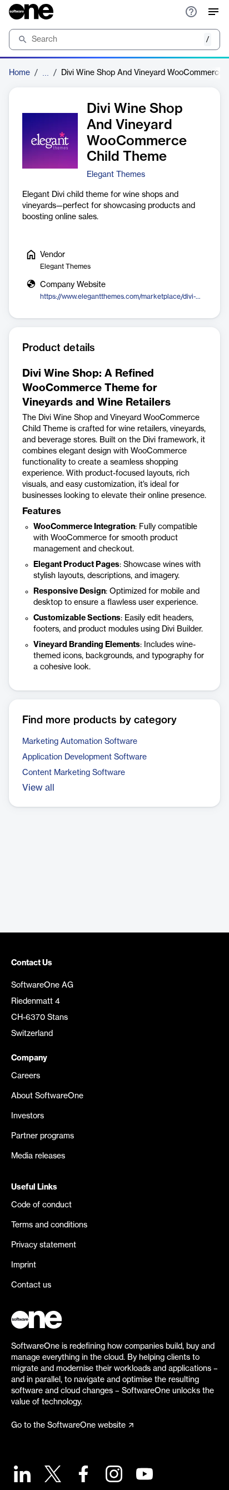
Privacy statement (43, 1245)
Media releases (38, 1156)
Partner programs (42, 1136)
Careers (25, 1076)
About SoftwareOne (47, 1096)
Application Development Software (84, 757)
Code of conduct (41, 1205)
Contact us (31, 1285)
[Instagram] (112, 1475)
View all (38, 787)
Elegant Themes (116, 175)
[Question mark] (191, 12)
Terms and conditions (49, 1225)
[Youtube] (143, 1475)
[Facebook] (82, 1475)
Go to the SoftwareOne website (68, 1425)
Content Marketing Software (73, 773)
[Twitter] (51, 1475)
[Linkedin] (21, 1475)
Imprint (23, 1265)
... (45, 72)
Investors (27, 1116)
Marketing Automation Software (79, 742)
